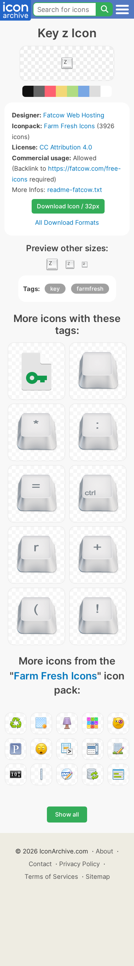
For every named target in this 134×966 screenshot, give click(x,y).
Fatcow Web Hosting (73, 115)
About (104, 851)
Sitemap (98, 876)
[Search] (104, 9)
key (55, 288)
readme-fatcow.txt (74, 189)
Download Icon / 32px (68, 206)
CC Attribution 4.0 (65, 147)
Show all (67, 814)
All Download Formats (67, 222)
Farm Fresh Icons (69, 126)
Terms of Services (51, 876)
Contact (40, 864)
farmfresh (90, 288)
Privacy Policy (79, 864)
